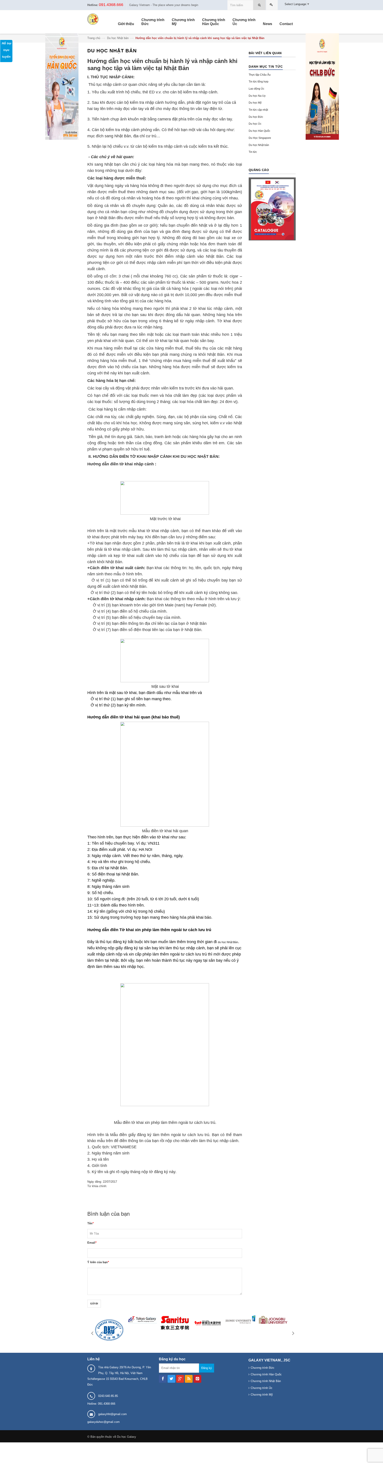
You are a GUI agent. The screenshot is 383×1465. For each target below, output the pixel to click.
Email (91, 1242)
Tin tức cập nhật (258, 109)
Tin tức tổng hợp (258, 81)
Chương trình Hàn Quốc (266, 1374)
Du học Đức (256, 116)
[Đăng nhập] (272, 5)
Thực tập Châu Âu (260, 74)
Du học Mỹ (255, 102)
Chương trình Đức (262, 1367)
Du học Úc (255, 123)
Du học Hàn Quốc (259, 130)
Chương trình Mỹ (262, 1394)
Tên (90, 1223)
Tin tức (253, 151)
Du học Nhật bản (118, 38)
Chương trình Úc (261, 1388)
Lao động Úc (256, 88)
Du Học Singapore (260, 138)
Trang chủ (93, 38)
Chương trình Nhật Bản (266, 1381)
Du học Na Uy (257, 95)
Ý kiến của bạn (98, 1262)
